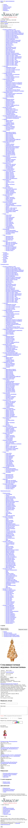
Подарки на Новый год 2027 (9, 29)
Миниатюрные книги (10, 108)
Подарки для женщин (6, 253)
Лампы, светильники (10, 574)
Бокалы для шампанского (11, 569)
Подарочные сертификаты (9, 789)
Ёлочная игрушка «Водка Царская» (8, 763)
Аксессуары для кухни (11, 164)
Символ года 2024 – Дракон (12, 62)
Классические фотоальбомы (12, 231)
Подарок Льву (9, 598)
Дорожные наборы (10, 190)
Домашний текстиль (7, 125)
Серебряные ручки (10, 226)
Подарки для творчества (11, 556)
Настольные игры (7, 179)
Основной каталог (5, 264)
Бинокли (8, 196)
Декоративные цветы (8, 92)
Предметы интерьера (7, 202)
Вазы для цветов (9, 517)
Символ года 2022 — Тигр (12, 60)
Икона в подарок (9, 499)
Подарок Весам (9, 592)
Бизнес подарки (5, 260)
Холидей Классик (10, 672)
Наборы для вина (9, 172)
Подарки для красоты (8, 187)
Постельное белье (10, 128)
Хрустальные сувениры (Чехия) (13, 89)
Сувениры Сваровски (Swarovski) (13, 87)
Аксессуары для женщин (11, 189)
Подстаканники (9, 167)
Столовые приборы (10, 77)
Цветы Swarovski (9, 95)
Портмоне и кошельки (11, 159)
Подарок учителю (10, 620)
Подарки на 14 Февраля (11, 246)
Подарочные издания (10, 111)
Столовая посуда (9, 533)
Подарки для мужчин (5, 255)
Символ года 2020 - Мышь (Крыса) (13, 57)
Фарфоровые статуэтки (11, 67)
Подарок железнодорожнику (12, 611)
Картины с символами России (12, 105)
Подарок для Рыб (9, 595)
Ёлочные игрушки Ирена (11, 35)
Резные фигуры (9, 49)
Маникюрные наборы (10, 523)
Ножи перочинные (10, 554)
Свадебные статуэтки (10, 579)
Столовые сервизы (10, 122)
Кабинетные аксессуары (8, 141)
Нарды (7, 185)
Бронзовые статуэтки (10, 72)
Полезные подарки (10, 561)
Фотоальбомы (6, 229)
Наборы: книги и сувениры (12, 109)
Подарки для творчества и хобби (10, 115)
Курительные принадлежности (12, 146)
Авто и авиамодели (10, 542)
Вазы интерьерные (10, 204)
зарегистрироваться (10, 1)
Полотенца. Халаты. (10, 127)
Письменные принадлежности (12, 525)
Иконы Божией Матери (11, 133)
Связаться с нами (7, 775)
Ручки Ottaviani (9, 219)
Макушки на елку (10, 44)
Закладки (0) (6, 10)
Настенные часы (9, 237)
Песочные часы (9, 239)
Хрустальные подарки (11, 585)
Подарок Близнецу (10, 591)
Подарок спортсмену (10, 618)
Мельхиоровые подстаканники (13, 74)
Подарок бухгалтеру (10, 607)
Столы (7, 212)
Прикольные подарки (10, 562)
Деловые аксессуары (10, 496)
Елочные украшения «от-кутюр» (13, 41)
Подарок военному (10, 608)
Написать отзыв (16, 681)
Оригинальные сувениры (11, 575)
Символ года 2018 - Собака (12, 55)
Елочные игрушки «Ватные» (12, 37)
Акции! (5, 262)
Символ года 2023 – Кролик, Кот (13, 61)
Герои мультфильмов (10, 39)
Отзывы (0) (15, 683)
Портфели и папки (10, 160)
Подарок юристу (9, 623)
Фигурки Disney (9, 88)
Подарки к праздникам (8, 245)
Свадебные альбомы (10, 232)
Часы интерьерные (10, 566)
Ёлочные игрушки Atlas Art (12, 36)
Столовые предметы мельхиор (12, 76)
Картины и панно (10, 500)
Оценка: (2, 718)
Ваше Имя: (3, 703)
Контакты (5, 9)
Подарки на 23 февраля (11, 248)
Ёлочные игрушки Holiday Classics (13, 31)
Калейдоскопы (9, 81)
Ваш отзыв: (3, 706)
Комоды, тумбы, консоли (11, 207)
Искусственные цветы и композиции (14, 93)
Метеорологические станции (12, 147)
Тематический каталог (5, 490)
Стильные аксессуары (10, 532)
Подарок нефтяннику (10, 614)
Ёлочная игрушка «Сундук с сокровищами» (10, 756)
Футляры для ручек (10, 228)
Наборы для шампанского (11, 178)
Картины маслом (9, 103)
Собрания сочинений (10, 114)
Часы (4, 235)
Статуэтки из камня (10, 70)
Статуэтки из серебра (10, 68)
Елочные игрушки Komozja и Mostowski (15, 33)
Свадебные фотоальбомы (11, 580)
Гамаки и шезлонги (10, 197)
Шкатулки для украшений (11, 243)
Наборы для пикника (10, 198)
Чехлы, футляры (9, 161)
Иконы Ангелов (9, 134)
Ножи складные (9, 199)
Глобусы (7, 142)
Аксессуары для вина (10, 171)
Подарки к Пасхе (9, 250)
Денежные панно (9, 100)
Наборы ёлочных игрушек (11, 42)
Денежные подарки (10, 80)
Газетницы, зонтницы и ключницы (13, 205)
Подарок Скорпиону (10, 601)
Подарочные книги (7, 107)
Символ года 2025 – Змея (11, 63)
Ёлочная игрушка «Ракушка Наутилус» (9, 748)
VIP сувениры (9, 494)
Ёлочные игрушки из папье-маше (13, 40)
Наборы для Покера (10, 184)
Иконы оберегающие (10, 140)
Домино (7, 180)
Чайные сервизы (9, 120)
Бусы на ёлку (9, 46)
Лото (7, 183)
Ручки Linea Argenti (10, 217)
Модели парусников (10, 148)
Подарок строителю (10, 619)
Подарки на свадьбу (5, 258)
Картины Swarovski (10, 101)
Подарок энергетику (10, 621)
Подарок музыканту (10, 613)
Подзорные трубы (10, 509)
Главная (5, 4)
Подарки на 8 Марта (10, 249)
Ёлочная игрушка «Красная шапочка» (9, 741)
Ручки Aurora (9, 215)
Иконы (4, 131)
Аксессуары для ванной (11, 203)
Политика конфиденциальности (10, 773)
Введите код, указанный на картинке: (9, 720)
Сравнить (12, 680)
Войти (2, 1)
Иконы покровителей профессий (13, 139)
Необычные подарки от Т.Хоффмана (14, 83)
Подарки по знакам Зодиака (9, 590)
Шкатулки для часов (10, 244)
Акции (4, 791)
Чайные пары (9, 121)
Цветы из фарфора (10, 96)
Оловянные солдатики (11, 85)
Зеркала (7, 206)
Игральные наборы (10, 181)
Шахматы (8, 186)
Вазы (7, 571)
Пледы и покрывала (10, 126)
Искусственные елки (10, 50)
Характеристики (9, 683)
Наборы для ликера (10, 177)
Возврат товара (6, 781)
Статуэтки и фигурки (10, 530)
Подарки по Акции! (7, 588)
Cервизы (5, 119)
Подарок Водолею (10, 593)
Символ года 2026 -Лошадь (12, 64)
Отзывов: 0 (9, 681)
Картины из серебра (10, 102)
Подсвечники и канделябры (12, 210)
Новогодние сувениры (11, 48)
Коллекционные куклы (11, 47)
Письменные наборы (10, 153)
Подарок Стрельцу (10, 602)
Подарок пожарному (10, 615)
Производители (6, 8)
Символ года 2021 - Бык (11, 59)
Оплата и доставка (7, 6)
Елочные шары (9, 43)
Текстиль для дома (10, 534)
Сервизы (8, 529)
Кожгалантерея (6, 155)
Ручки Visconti (9, 224)
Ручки (4, 213)
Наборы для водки (10, 174)
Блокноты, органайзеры (11, 157)
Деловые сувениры (10, 144)
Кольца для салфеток (10, 165)
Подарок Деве (9, 594)
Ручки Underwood (10, 223)
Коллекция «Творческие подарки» (13, 54)
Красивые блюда (9, 166)
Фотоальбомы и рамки (11, 565)
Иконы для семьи (9, 137)
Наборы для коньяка (10, 176)
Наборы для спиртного (8, 170)
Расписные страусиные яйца (12, 86)
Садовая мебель (9, 200)
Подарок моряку (9, 612)
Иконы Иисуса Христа (11, 132)
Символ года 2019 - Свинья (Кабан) (14, 56)
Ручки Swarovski (9, 222)
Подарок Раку (9, 600)
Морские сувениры (10, 150)
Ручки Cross (8, 216)
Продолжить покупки (23, 629)
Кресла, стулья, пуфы (10, 209)
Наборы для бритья (10, 191)
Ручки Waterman (9, 225)
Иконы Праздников (10, 138)
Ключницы (8, 158)
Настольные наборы (10, 152)
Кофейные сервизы (10, 124)
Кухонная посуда (7, 163)
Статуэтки (5, 66)
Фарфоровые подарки (10, 582)
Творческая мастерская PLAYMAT (13, 116)
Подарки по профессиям (8, 605)
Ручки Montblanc (9, 218)
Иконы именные (9, 135)
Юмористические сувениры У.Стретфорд (15, 90)
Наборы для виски (10, 173)
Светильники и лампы (11, 211)
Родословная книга (10, 113)
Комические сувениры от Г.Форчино (14, 82)
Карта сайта (5, 776)
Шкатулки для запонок (11, 242)
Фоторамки (8, 233)
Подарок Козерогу (10, 597)
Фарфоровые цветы (10, 535)
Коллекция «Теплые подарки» (12, 53)
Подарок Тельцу (9, 604)
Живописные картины (11, 497)
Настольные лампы (10, 151)
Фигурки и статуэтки (10, 154)
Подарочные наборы (10, 508)
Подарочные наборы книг (11, 112)
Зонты (7, 519)
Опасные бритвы (9, 193)
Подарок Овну (9, 599)
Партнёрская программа (8, 790)
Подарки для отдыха (7, 194)
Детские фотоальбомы (11, 230)
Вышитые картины (10, 99)
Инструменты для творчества (12, 118)
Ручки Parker (8, 220)
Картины (5, 98)
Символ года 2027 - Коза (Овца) (13, 30)
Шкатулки (5, 241)
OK (1, 826)
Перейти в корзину (4, 629)
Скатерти (8, 129)
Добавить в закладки (5, 680)
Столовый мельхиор (7, 73)
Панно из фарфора (10, 106)
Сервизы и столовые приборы (12, 581)
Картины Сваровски (10, 52)
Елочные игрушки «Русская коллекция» (15, 34)
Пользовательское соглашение (10, 774)
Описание (3, 683)
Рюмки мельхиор (9, 75)
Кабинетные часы (10, 145)
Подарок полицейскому (11, 617)
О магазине (5, 5)
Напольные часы (9, 236)
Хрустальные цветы (10, 94)
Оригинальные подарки (8, 79)
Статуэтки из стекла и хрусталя (13, 69)
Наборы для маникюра (11, 192)
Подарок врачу (9, 610)
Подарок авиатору (10, 606)
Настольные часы (10, 238)
